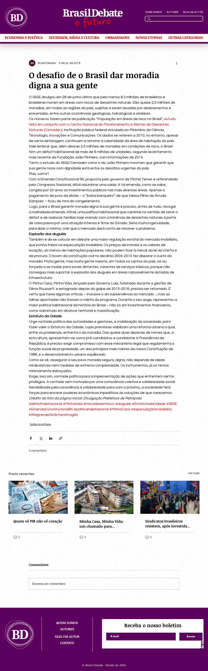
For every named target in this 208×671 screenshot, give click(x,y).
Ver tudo (193, 473)
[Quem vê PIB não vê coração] (38, 497)
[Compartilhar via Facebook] (31, 438)
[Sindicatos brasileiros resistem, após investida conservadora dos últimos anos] (169, 497)
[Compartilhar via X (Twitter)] (41, 438)
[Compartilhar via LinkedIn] (51, 438)
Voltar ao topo (202, 654)
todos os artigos (40, 424)
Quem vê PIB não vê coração (37, 521)
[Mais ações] (176, 63)
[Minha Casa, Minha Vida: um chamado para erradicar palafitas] (104, 497)
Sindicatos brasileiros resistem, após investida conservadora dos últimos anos (167, 523)
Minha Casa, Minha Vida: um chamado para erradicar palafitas (101, 524)
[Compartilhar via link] (61, 438)
